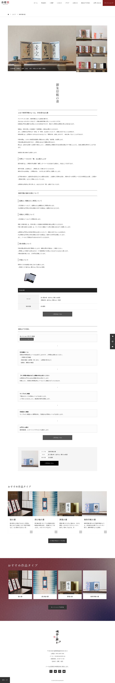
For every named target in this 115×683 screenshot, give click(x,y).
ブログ (67, 3)
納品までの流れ (85, 3)
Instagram (112, 341)
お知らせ (75, 3)
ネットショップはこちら (27, 339)
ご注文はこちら (57, 314)
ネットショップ (108, 3)
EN (3, 680)
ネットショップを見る (57, 607)
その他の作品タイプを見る (57, 540)
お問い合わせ (97, 3)
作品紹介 (43, 3)
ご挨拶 (51, 3)
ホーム (36, 3)
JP (7, 680)
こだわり (59, 3)
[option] (46, 48)
